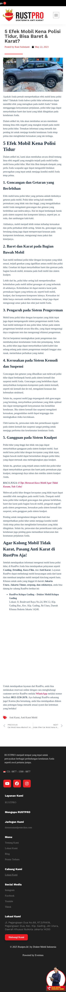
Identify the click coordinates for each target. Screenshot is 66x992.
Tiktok (8, 907)
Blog (7, 854)
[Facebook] (17, 783)
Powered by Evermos (33, 955)
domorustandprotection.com (18, 827)
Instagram (9, 890)
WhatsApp (41, 693)
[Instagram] (27, 783)
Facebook (9, 895)
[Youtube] (7, 783)
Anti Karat (14, 717)
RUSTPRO (10, 802)
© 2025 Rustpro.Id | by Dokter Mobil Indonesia (33, 947)
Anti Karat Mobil (29, 717)
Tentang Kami (12, 842)
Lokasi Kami (11, 848)
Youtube (9, 901)
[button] (56, 15)
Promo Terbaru (12, 859)
